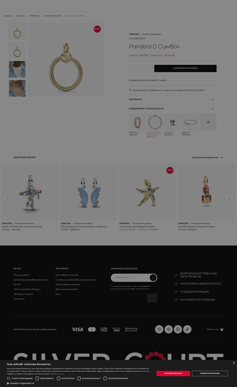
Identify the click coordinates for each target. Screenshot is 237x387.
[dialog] (118, 373)
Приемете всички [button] (173, 373)
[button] (20, 383)
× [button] (234, 363)
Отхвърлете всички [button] (210, 373)
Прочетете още (56, 374)
